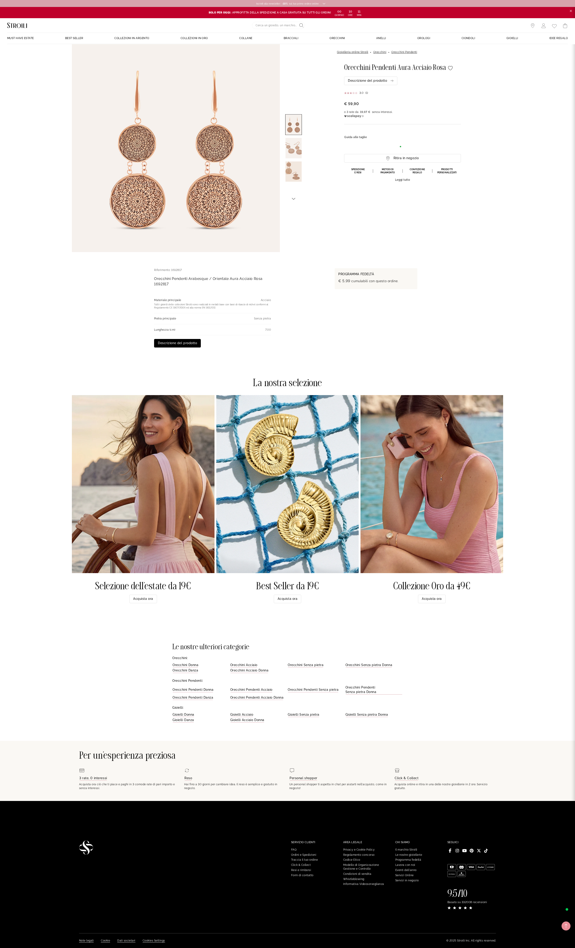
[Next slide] (293, 198)
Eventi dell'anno (406, 870)
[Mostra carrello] (565, 26)
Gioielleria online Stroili (352, 52)
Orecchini (379, 52)
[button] (402, 175)
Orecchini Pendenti (404, 52)
